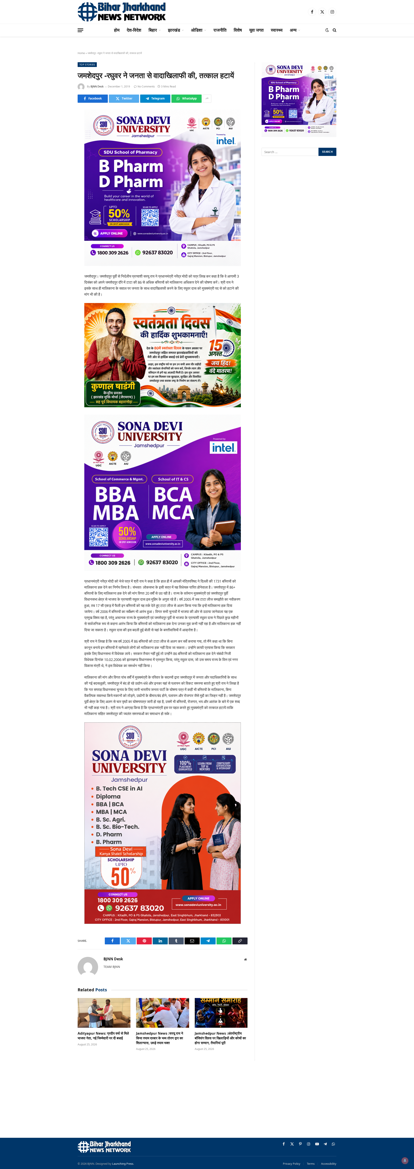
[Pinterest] (62, 156)
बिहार (153, 30)
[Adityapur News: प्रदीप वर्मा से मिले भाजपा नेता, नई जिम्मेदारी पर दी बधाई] (104, 1013)
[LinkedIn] (62, 145)
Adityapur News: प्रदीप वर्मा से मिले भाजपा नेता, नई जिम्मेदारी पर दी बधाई (103, 1035)
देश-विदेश (134, 30)
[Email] (62, 167)
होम (116, 30)
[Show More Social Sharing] (207, 99)
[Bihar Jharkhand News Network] (122, 12)
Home (81, 53)
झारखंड (174, 30)
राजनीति (219, 30)
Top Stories (87, 64)
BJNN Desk (97, 86)
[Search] (334, 30)
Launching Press (122, 1164)
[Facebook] (62, 124)
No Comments (146, 86)
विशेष (238, 30)
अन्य (293, 30)
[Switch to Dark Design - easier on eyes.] (327, 30)
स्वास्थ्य (276, 30)
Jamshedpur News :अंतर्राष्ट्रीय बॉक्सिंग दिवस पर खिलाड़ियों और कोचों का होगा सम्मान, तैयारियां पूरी (220, 1038)
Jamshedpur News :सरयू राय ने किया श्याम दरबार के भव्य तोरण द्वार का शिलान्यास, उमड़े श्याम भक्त (159, 1038)
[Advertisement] (207, 1100)
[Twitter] (62, 135)
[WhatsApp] (62, 189)
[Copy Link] (62, 200)
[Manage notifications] (404, 1160)
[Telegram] (62, 178)
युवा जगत (256, 30)
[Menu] (80, 30)
